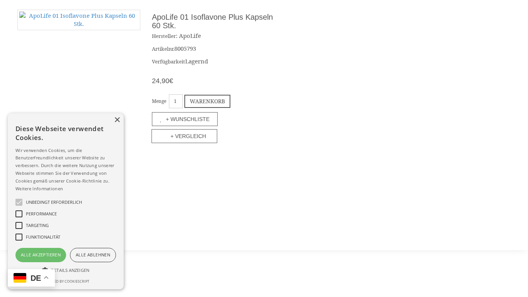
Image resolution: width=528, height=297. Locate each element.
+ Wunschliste (187, 119)
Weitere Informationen (39, 188)
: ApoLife (188, 35)
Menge (159, 101)
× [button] (117, 120)
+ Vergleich (188, 136)
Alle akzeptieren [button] (41, 255)
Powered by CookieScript (65, 281)
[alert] (66, 201)
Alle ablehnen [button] (93, 255)
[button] (65, 270)
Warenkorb (207, 101)
